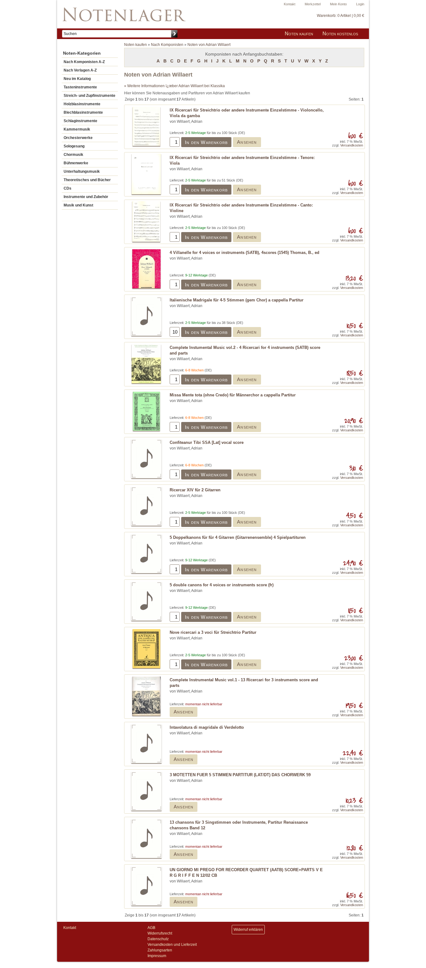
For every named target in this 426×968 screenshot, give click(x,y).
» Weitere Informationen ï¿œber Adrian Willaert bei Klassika (174, 86)
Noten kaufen (299, 33)
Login (360, 4)
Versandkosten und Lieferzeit (172, 944)
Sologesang (74, 146)
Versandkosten (351, 145)
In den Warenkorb (206, 142)
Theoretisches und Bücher (87, 180)
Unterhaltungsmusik (82, 171)
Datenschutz (158, 939)
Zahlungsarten (160, 950)
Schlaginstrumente (80, 121)
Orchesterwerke (78, 138)
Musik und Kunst (78, 205)
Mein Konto (338, 4)
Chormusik (73, 154)
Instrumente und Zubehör (86, 197)
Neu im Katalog (77, 79)
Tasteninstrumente (80, 87)
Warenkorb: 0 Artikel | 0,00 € (340, 15)
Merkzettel (313, 4)
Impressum (157, 956)
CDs (67, 188)
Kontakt (289, 4)
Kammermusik (77, 129)
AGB (151, 928)
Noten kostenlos (340, 33)
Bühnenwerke (76, 163)
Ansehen (247, 142)
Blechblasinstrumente (83, 112)
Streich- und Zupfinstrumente (89, 95)
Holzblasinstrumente (82, 104)
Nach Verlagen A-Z (80, 70)
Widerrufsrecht (160, 933)
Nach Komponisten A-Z (84, 62)
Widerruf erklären (248, 929)
